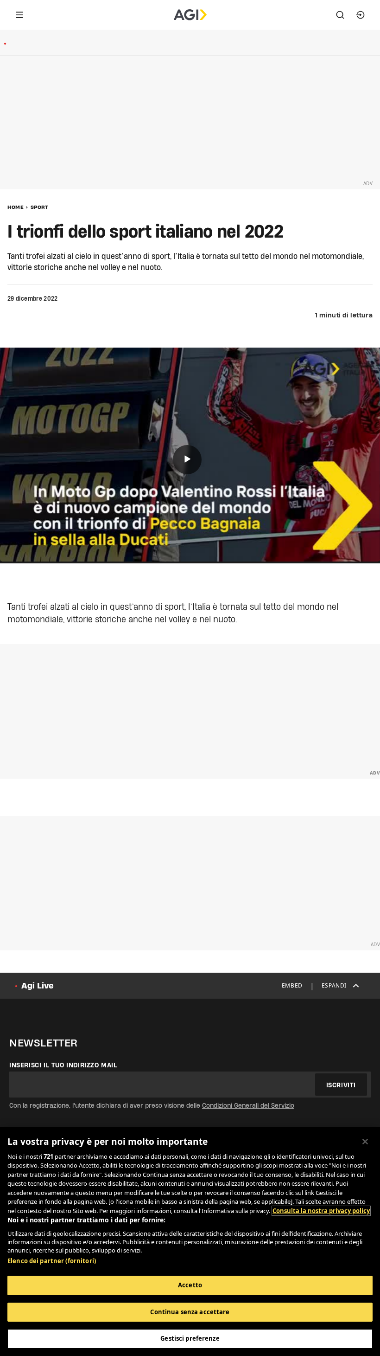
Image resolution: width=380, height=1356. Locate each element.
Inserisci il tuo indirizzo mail (63, 1065)
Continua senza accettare (189, 1312)
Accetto (190, 1285)
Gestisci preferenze (189, 1338)
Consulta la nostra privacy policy (321, 1211)
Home (15, 207)
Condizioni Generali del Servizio (248, 1105)
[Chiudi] (365, 1141)
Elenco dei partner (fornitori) (51, 1261)
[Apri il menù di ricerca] (340, 14)
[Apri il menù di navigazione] (19, 14)
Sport (39, 207)
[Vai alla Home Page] (190, 15)
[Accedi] (360, 14)
